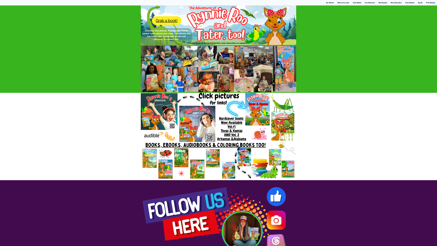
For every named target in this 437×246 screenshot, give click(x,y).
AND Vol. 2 (231, 135)
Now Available (231, 122)
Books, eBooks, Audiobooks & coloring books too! (205, 145)
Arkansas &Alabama (231, 139)
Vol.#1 (232, 126)
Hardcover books (231, 118)
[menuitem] (330, 3)
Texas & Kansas (231, 130)
